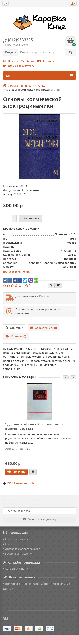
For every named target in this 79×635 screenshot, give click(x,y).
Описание (16, 327)
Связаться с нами (16, 568)
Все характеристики (17, 271)
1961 (9, 483)
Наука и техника (20, 85)
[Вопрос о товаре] (51, 285)
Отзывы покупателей (21, 65)
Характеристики (46, 327)
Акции (30, 61)
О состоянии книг (16, 539)
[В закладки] (58, 285)
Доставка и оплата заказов (22, 548)
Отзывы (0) (18, 336)
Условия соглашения (19, 553)
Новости (12, 61)
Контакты (48, 61)
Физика (40, 85)
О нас (8, 544)
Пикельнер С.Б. (24, 483)
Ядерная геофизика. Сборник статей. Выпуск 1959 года (34, 426)
